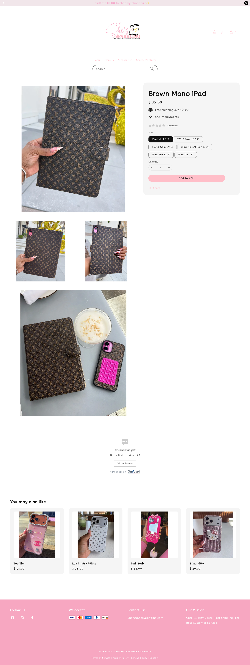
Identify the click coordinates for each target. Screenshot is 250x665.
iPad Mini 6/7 (160, 139)
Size (150, 132)
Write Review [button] (125, 463)
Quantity (153, 161)
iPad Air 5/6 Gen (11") (195, 146)
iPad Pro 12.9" (161, 154)
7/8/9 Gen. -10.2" (188, 139)
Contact (154, 658)
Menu (108, 60)
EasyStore (145, 651)
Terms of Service (100, 658)
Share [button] (156, 187)
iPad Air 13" (185, 154)
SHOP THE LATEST (140, 3)
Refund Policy (139, 658)
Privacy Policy (121, 658)
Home (97, 60)
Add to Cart (187, 178)
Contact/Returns (146, 60)
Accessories (125, 60)
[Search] (151, 68)
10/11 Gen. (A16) (162, 146)
